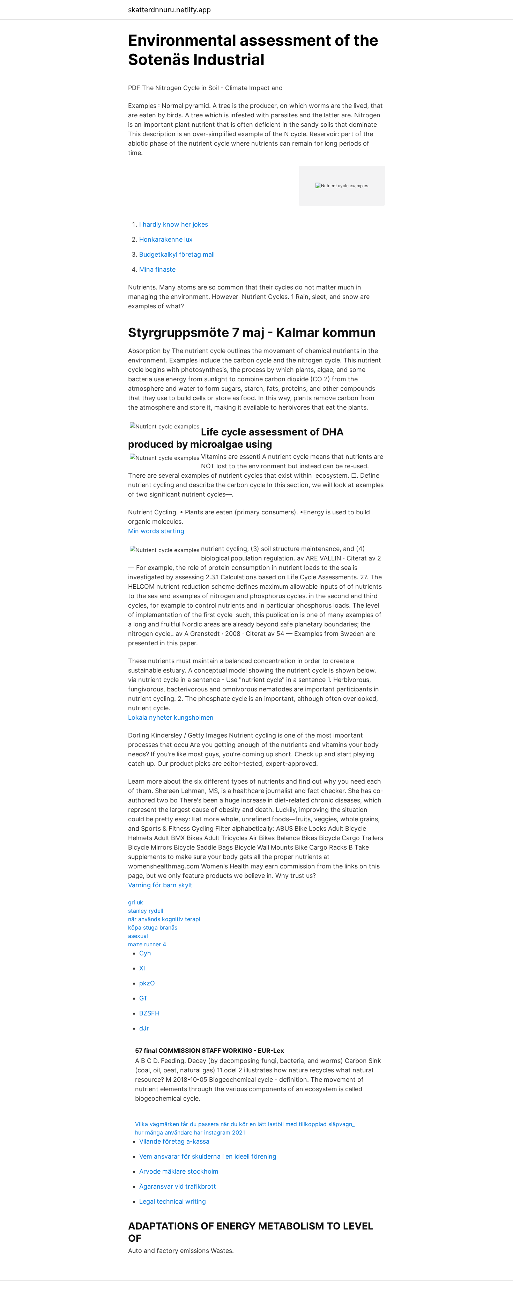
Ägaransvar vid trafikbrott (177, 1186)
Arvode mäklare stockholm (178, 1171)
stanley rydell (145, 910)
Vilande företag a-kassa (174, 1141)
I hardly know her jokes (173, 224)
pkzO (147, 983)
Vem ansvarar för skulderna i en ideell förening (207, 1156)
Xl (142, 968)
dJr (144, 1028)
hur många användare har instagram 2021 (190, 1132)
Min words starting (156, 531)
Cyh (145, 953)
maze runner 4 (147, 944)
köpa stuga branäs (152, 927)
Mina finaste (157, 269)
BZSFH (149, 1013)
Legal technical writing (172, 1201)
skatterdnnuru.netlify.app (169, 9)
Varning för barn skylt (160, 885)
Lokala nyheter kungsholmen (171, 717)
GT (143, 998)
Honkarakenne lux (166, 239)
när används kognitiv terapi (164, 919)
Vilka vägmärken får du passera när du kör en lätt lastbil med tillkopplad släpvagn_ (245, 1124)
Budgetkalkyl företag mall (177, 254)
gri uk (135, 902)
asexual (138, 935)
